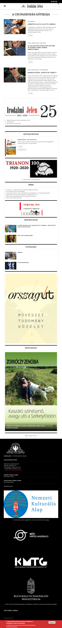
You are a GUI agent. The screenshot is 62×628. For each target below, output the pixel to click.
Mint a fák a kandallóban (25, 235)
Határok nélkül (10, 122)
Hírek (31, 185)
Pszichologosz (31, 220)
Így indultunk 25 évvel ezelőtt (14, 123)
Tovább (30, 35)
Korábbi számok (22, 149)
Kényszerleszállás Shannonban (19, 428)
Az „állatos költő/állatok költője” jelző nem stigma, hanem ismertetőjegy (41, 47)
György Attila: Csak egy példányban (31, 179)
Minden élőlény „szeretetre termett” (42, 72)
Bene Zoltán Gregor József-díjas (14, 198)
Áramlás (20, 252)
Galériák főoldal (9, 618)
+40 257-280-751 (8, 470)
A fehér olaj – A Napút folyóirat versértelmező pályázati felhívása (22, 190)
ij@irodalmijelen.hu (8, 486)
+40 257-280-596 (17, 470)
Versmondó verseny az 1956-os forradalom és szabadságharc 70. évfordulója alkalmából (28, 193)
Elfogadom (52, 622)
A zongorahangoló (23, 262)
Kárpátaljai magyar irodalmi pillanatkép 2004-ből (18, 120)
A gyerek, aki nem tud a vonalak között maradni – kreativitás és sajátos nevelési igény (37, 226)
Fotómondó (31, 247)
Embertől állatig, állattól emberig (41, 24)
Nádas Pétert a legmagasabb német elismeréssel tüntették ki (21, 196)
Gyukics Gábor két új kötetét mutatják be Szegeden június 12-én (22, 194)
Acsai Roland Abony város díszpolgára (15, 191)
